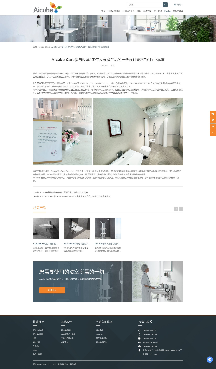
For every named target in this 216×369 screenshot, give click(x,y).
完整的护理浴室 (67, 338)
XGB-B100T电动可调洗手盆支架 (79, 244)
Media (167, 11)
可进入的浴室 (114, 11)
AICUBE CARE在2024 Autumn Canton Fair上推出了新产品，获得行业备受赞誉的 (75, 196)
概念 (139, 11)
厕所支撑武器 (101, 338)
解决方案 (147, 11)
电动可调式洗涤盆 (68, 334)
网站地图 (73, 364)
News (47, 47)
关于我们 (158, 11)
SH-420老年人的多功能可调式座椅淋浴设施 (115, 244)
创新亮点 (64, 342)
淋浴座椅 (99, 330)
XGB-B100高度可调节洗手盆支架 (48, 244)
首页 (103, 11)
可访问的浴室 (66, 330)
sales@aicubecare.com (150, 342)
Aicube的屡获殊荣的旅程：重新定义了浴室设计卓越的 (64, 192)
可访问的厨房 (128, 11)
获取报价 (52, 290)
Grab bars (99, 334)
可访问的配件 (101, 342)
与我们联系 (178, 11)
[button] (176, 209)
